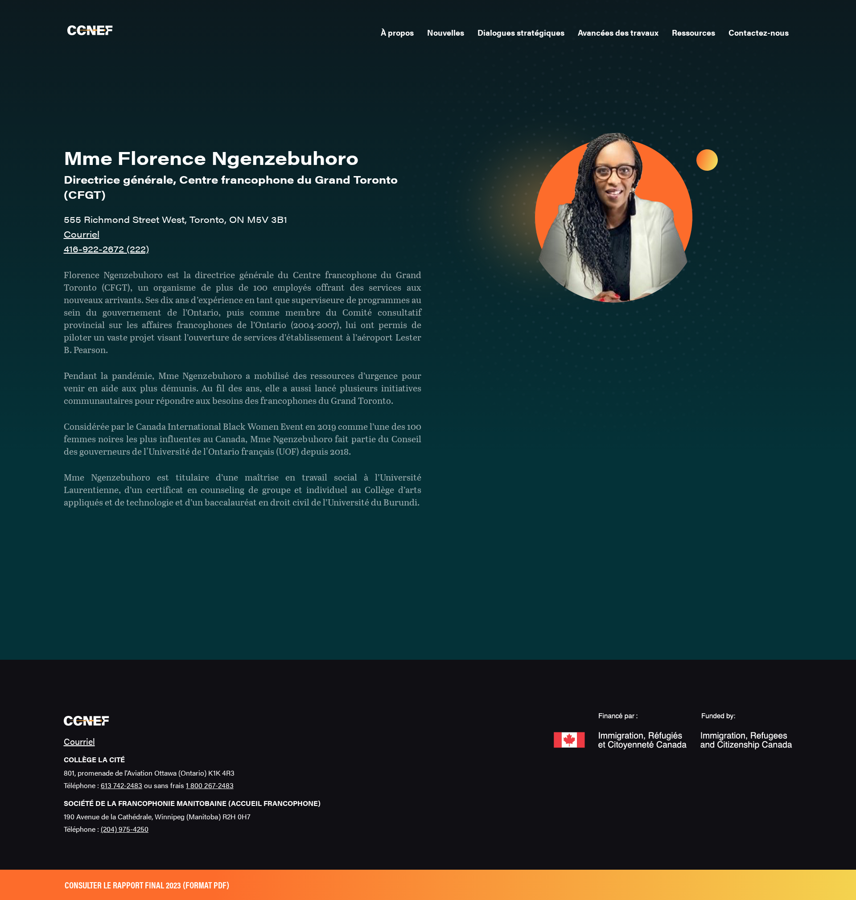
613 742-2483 (121, 785)
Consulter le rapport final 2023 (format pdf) (147, 884)
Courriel (81, 233)
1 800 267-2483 (209, 785)
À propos (397, 32)
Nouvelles (445, 32)
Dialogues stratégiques (520, 32)
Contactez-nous (758, 32)
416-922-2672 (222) (106, 248)
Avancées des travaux (618, 32)
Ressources (693, 32)
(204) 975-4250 (124, 829)
